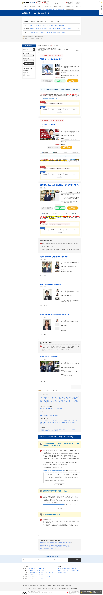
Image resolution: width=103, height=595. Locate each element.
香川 (44, 576)
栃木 (45, 570)
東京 (28, 570)
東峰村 (64, 398)
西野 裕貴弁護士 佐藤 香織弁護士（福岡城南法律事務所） (60, 185)
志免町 (63, 401)
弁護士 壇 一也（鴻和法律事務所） (51, 59)
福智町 (61, 400)
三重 (36, 572)
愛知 (28, 572)
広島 (36, 576)
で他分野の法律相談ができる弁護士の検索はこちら (33, 36)
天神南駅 (48, 25)
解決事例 (39, 6)
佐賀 (43, 408)
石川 (50, 572)
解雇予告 (41, 28)
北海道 (29, 568)
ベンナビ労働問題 (24, 9)
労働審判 (58, 28)
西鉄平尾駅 (42, 423)
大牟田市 (57, 396)
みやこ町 (69, 400)
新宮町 (70, 401)
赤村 (58, 400)
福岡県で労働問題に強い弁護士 (40, 9)
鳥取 (28, 576)
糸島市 (48, 401)
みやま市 (41, 398)
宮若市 (57, 398)
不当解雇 (37, 28)
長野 (44, 572)
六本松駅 (35, 25)
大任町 (55, 400)
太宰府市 (45, 397)
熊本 (49, 408)
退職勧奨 (56, 415)
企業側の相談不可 (55, 430)
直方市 (52, 397)
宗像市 (69, 396)
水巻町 (45, 402)
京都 (34, 574)
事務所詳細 (45, 152)
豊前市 (60, 398)
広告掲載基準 (28, 588)
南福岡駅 (49, 422)
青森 (32, 568)
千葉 (37, 570)
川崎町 (52, 400)
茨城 (40, 570)
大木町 (72, 398)
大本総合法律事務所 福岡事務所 (50, 284)
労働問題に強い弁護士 (32, 9)
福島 (45, 568)
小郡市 (49, 397)
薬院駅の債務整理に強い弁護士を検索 (62, 545)
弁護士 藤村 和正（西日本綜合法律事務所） (54, 257)
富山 (47, 572)
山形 (43, 568)
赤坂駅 (60, 25)
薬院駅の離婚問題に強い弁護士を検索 (47, 542)
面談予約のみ (43, 32)
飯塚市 (53, 396)
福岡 (41, 408)
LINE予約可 (42, 430)
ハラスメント (64, 28)
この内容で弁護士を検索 (29, 63)
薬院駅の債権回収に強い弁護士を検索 (47, 545)
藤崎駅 (63, 25)
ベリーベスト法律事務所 (48, 124)
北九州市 (45, 396)
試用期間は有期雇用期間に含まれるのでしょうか (56, 491)
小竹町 (55, 402)
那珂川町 (52, 401)
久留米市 (49, 396)
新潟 (42, 572)
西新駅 (52, 25)
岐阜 (31, 572)
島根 (31, 576)
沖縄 (61, 408)
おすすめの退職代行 (74, 588)
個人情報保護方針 (46, 46)
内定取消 (45, 28)
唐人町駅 (58, 422)
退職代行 (69, 28)
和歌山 (42, 574)
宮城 (37, 568)
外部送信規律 (34, 588)
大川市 (49, 398)
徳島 (42, 576)
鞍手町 (59, 402)
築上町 (41, 401)
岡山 (34, 576)
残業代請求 (32, 28)
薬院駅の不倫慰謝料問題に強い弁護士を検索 (48, 548)
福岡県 (41, 187)
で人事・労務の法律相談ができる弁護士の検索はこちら (34, 38)
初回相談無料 (32, 32)
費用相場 (55, 6)
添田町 (45, 400)
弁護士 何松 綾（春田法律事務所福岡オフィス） (56, 314)
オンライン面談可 (62, 32)
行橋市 (41, 397)
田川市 (67, 397)
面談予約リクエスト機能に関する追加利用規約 (62, 588)
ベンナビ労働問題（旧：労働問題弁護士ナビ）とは (30, 585)
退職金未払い (51, 415)
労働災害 (54, 28)
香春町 (41, 400)
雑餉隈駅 (69, 422)
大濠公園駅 (54, 422)
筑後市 (70, 397)
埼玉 (35, 570)
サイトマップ (68, 585)
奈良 (39, 574)
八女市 (45, 398)
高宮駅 (41, 422)
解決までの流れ (33, 6)
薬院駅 (56, 420)
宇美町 (56, 401)
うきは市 (53, 398)
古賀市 (59, 397)
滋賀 (36, 574)
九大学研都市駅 (64, 422)
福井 (52, 572)
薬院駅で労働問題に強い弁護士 (60, 9)
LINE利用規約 (52, 46)
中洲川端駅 (44, 25)
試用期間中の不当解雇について (51, 514)
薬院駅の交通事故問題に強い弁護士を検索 (63, 542)
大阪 (28, 574)
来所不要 (37, 32)
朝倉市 (56, 397)
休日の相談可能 (49, 32)
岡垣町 (48, 402)
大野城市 (72, 396)
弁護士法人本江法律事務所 (49, 356)
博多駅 (31, 25)
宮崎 (54, 408)
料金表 (55, 152)
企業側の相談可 (48, 430)
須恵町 (67, 401)
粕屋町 (45, 401)
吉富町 (73, 400)
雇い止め (50, 28)
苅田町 (65, 400)
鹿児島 (58, 408)
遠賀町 (52, 402)
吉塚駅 (56, 25)
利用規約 (40, 46)
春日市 (61, 396)
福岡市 (45, 187)
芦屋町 (41, 402)
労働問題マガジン (42, 585)
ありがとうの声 (78, 6)
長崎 (46, 408)
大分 (52, 408)
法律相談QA (75, 213)
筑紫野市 (65, 396)
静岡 (34, 572)
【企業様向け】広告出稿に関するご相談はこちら (45, 588)
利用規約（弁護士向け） (61, 585)
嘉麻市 (77, 397)
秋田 (40, 568)
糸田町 (48, 400)
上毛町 (76, 400)
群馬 (43, 570)
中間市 (74, 397)
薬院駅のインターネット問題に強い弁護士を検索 (49, 546)
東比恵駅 (45, 422)
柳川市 (77, 396)
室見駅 (73, 422)
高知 (50, 576)
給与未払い (46, 415)
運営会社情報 (49, 585)
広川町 (75, 398)
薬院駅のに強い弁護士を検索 (64, 546)
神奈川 (31, 570)
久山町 (74, 401)
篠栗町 (59, 401)
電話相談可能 (55, 32)
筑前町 (77, 401)
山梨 (39, 572)
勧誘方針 (23, 588)
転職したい (61, 6)
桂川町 (62, 402)
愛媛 (47, 576)
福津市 (63, 397)
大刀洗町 (67, 398)
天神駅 (39, 25)
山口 (39, 576)
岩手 (35, 568)
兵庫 (31, 574)
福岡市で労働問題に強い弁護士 (50, 9)
